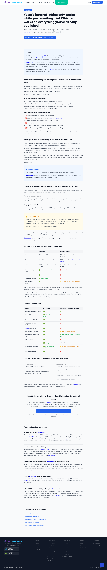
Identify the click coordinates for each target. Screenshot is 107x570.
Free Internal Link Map (67, 556)
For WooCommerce (52, 555)
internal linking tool (38, 57)
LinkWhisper (29, 62)
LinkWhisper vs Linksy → (32, 516)
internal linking (28, 32)
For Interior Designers (52, 558)
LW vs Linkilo (97, 551)
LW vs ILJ (96, 549)
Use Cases (61, 2)
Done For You (47, 2)
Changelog (37, 549)
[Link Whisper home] (13, 2)
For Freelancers (52, 560)
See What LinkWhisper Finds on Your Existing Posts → (39, 37)
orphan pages (50, 414)
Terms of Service (82, 547)
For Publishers (52, 547)
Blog (53, 2)
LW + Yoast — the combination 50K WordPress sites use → (53, 411)
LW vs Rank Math (97, 553)
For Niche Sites (52, 553)
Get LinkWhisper (97, 2)
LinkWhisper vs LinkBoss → (32, 513)
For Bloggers (52, 543)
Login (89, 2)
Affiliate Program (67, 545)
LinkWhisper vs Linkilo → (32, 522)
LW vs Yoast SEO (97, 547)
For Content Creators (52, 556)
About (81, 543)
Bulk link (27, 328)
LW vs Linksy (97, 545)
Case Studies (67, 549)
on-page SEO (42, 56)
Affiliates (39, 2)
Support (67, 551)
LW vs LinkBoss (96, 543)
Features (28, 2)
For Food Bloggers (52, 551)
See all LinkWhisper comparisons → (35, 525)
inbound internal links (56, 118)
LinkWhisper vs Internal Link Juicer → (35, 519)
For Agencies (52, 545)
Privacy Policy (81, 545)
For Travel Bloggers (52, 549)
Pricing (33, 2)
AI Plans (37, 547)
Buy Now (30, 566)
